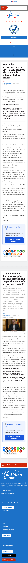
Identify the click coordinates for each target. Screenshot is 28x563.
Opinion (5, 520)
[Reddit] (9, 251)
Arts (4, 523)
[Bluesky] (4, 254)
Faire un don (14, 37)
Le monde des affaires (8, 529)
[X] (6, 251)
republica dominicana (11, 453)
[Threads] (6, 254)
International (6, 513)
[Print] (12, 254)
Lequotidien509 (7, 83)
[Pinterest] (15, 251)
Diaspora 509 (6, 510)
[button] (14, 46)
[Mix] (15, 254)
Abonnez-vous (15, 42)
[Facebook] (9, 21)
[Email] (23, 251)
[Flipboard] (20, 254)
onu (7, 256)
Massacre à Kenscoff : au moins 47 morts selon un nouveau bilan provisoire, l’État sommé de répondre (13, 110)
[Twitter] (12, 21)
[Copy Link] (18, 254)
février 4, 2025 (16, 83)
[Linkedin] (12, 251)
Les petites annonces (8, 545)
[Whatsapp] (6, 21)
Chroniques (5, 526)
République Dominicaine (9, 517)
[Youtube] (22, 21)
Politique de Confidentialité (7, 493)
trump (10, 256)
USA (19, 256)
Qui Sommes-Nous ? (6, 490)
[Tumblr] (20, 251)
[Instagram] (16, 21)
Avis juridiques (6, 542)
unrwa (15, 256)
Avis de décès (6, 539)
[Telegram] (19, 21)
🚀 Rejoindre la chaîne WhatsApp (14, 240)
